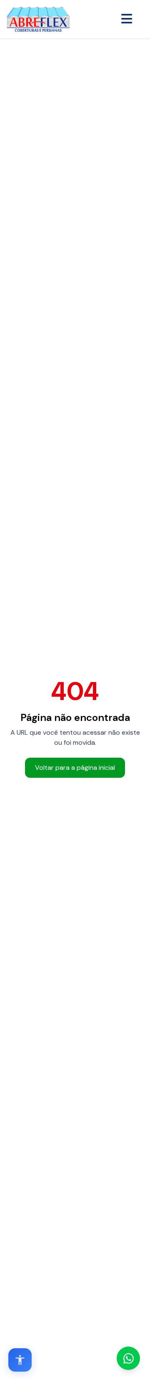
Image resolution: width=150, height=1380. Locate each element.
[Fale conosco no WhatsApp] (128, 1358)
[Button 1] (127, 19)
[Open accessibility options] (20, 1360)
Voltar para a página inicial (75, 767)
